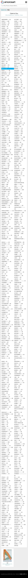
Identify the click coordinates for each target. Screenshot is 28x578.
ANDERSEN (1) (18, 31)
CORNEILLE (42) (19, 137)
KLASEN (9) (17, 270)
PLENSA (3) (17, 400)
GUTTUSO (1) (6, 230)
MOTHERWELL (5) (19, 354)
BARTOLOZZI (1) (19, 56)
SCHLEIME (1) (6, 445)
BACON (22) (6, 49)
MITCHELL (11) (6, 345)
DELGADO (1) (6, 161)
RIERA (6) (5, 422)
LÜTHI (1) (4, 315)
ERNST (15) (18, 184)
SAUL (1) (17, 440)
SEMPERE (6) (6, 452)
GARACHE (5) (6, 207)
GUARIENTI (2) (18, 226)
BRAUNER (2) (5, 93)
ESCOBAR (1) (6, 187)
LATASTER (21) (18, 287)
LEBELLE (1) (18, 296)
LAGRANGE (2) (6, 282)
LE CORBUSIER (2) (18, 291)
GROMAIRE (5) (6, 226)
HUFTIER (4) (18, 247)
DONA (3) (5, 172)
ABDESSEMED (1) (6, 19)
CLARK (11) (17, 126)
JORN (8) (17, 258)
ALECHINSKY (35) (19, 28)
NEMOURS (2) (18, 366)
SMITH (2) (17, 463)
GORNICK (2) (18, 222)
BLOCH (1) (18, 80)
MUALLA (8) (17, 356)
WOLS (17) (4, 538)
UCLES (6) (5, 512)
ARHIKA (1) (5, 38)
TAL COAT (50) (6, 487)
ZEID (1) (6, 543)
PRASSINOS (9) (6, 407)
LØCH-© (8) (16, 317)
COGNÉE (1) (6, 131)
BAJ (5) (17, 49)
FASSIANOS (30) (19, 189)
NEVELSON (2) (6, 368)
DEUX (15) (17, 163)
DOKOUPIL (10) (19, 168)
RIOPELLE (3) (18, 424)
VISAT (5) (5, 531)
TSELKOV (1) (5, 505)
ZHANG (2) (18, 543)
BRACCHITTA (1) (7, 89)
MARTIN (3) (18, 331)
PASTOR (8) (5, 386)
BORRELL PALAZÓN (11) (7, 87)
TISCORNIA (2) (18, 494)
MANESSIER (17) (19, 322)
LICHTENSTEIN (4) (6, 303)
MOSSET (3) (5, 354)
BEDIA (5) (4, 61)
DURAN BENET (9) (6, 179)
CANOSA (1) (6, 109)
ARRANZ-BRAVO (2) (20, 40)
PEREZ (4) (5, 393)
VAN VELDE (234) (6, 517)
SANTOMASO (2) (7, 440)
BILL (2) (4, 77)
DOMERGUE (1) (7, 170)
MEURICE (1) (19, 336)
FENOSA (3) (5, 193)
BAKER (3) (5, 51)
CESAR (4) (18, 116)
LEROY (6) (5, 301)
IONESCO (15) (6, 251)
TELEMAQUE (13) (6, 491)
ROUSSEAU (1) (18, 435)
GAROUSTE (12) (19, 212)
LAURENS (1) (5, 289)
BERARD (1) (18, 68)
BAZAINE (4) (17, 58)
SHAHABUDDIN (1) (7, 456)
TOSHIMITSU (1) (18, 499)
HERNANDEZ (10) (6, 238)
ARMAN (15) (20, 38)
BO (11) (4, 82)
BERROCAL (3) (6, 72)
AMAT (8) (17, 30)
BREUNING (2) (18, 93)
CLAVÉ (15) (5, 128)
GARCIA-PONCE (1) (8, 210)
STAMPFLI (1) (5, 473)
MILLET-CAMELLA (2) (7, 340)
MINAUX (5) (18, 340)
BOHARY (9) (18, 82)
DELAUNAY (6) (6, 159)
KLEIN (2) (4, 272)
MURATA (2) (5, 363)
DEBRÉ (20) (5, 156)
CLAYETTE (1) (18, 128)
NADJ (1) (17, 364)
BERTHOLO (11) (18, 73)
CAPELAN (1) (6, 110)
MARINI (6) (5, 329)
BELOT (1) (17, 65)
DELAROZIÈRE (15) (20, 158)
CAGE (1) (4, 103)
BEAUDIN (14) (6, 59)
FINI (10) (17, 194)
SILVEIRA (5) (5, 459)
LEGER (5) (5, 298)
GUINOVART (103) (19, 228)
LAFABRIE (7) (20, 280)
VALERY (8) (17, 514)
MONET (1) (18, 349)
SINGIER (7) (6, 461)
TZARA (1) (5, 510)
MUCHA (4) (6, 358)
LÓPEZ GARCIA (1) (7, 308)
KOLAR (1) (4, 275)
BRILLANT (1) (5, 94)
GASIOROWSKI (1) (7, 214)
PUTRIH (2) (5, 408)
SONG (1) (5, 466)
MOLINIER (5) (18, 345)
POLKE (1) (17, 401)
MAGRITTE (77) (18, 321)
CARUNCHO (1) (18, 110)
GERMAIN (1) (18, 215)
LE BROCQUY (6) (6, 291)
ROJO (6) (17, 429)
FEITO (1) (17, 191)
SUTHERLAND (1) (19, 480)
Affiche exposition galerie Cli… (7, 563)
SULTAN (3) (18, 478)
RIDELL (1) (17, 421)
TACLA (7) (17, 484)
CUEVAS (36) (18, 144)
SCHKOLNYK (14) (19, 443)
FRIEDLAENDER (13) (7, 202)
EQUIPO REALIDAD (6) (19, 182)
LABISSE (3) (17, 279)
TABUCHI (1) (5, 484)
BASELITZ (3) (6, 58)
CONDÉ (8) (5, 133)
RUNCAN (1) (6, 436)
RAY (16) (17, 414)
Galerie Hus (4, 9)
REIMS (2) (17, 417)
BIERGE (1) (17, 75)
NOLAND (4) (6, 372)
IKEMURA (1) (18, 249)
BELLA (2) (4, 63)
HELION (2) (5, 237)
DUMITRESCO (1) (19, 175)
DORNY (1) (18, 172)
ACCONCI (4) (18, 19)
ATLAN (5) (18, 45)
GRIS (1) (17, 224)
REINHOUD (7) (6, 419)
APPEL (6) (5, 35)
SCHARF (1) (5, 443)
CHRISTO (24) (6, 123)
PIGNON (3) (18, 396)
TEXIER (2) (18, 491)
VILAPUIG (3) (18, 526)
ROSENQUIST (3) (6, 431)
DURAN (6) (5, 177)
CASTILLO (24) (6, 114)
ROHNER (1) (6, 429)
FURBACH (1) (17, 203)
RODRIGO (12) (7, 428)
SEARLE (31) (5, 449)
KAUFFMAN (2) (18, 263)
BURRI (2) (17, 100)
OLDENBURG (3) (6, 373)
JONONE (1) (4, 258)
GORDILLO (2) (5, 222)
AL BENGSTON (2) (19, 26)
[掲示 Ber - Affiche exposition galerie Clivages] (7, 556)
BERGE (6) (6, 70)
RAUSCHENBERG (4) (7, 414)
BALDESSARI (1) (18, 51)
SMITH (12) (17, 461)
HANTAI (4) (5, 233)
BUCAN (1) (17, 98)
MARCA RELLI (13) (19, 324)
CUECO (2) (5, 144)
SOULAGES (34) (18, 468)
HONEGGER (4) (19, 243)
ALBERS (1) (5, 28)
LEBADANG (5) (17, 294)
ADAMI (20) (5, 21)
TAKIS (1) (18, 485)
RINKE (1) (5, 424)
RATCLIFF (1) (18, 412)
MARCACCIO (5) (6, 326)
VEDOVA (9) (5, 521)
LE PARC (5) (17, 293)
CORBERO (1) (6, 137)
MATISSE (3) (5, 335)
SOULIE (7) (5, 470)
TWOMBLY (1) (17, 508)
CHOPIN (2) (17, 121)
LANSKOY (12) (6, 286)
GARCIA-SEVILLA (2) (20, 210)
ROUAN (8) (18, 433)
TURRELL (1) (18, 506)
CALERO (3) (5, 105)
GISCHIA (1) (17, 221)
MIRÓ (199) (5, 343)
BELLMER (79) (5, 65)
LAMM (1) (17, 284)
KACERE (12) (5, 259)
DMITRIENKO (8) (5, 168)
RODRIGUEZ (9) (18, 428)
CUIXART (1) (6, 145)
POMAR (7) (5, 403)
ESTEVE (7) (18, 187)
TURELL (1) (5, 506)
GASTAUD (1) (18, 214)
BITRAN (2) (17, 79)
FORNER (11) (18, 196)
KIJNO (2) (17, 266)
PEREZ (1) (18, 391)
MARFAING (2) (6, 328)
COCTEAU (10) (18, 130)
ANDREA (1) (5, 33)
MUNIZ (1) (4, 361)
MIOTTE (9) (5, 342)
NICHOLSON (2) (18, 368)
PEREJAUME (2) (5, 391)
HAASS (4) (17, 230)
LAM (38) (5, 284)
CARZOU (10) (18, 112)
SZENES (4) (17, 482)
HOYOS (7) (6, 245)
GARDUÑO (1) (5, 212)
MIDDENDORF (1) (19, 338)
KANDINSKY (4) (6, 261)
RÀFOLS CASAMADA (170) (20, 409)
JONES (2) (5, 256)
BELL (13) (18, 61)
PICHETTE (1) (6, 396)
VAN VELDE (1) (18, 517)
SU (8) (16, 477)
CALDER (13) (18, 103)
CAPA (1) (17, 109)
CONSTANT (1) (5, 135)
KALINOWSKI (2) (19, 259)
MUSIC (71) (5, 364)
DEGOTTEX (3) (18, 156)
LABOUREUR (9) (7, 280)
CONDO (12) (18, 133)
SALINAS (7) (5, 438)
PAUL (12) (17, 386)
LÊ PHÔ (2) (4, 294)
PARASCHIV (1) (19, 382)
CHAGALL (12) (18, 117)
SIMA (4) (17, 459)
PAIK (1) (5, 380)
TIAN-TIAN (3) (6, 492)
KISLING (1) (18, 268)
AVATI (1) (5, 47)
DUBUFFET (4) (18, 173)
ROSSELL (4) (18, 431)
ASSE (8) (5, 45)
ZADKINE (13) (4, 542)
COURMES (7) (6, 138)
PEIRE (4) (17, 387)
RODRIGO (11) (20, 426)
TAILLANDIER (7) (6, 485)
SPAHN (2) (5, 471)
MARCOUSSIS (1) (19, 326)
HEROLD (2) (6, 242)
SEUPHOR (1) (18, 454)
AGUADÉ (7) (18, 23)
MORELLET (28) (6, 352)
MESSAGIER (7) (6, 336)
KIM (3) (5, 268)
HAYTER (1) (7, 235)
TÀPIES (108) (18, 489)
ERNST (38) (5, 184)
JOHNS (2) (17, 254)
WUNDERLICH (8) (6, 540)
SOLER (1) (17, 464)
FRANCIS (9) (5, 198)
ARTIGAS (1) (19, 42)
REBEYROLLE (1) (18, 415)
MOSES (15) (17, 352)
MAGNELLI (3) (6, 321)
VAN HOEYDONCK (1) (19, 515)
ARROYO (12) (6, 42)
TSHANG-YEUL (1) (19, 505)
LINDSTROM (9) (6, 305)
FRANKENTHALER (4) (7, 200)
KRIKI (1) (3, 277)
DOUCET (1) (6, 173)
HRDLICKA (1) (18, 245)
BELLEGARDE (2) (19, 63)
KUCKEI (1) (17, 277)
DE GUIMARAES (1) (19, 149)
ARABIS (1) (17, 35)
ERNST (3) (5, 186)
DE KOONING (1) (19, 151)
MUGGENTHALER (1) (19, 358)
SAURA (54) (5, 442)
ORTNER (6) (5, 379)
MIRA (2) (17, 342)
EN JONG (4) (17, 179)
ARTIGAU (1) (6, 44)
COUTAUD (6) (6, 140)
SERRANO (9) (5, 454)
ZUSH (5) (16, 545)
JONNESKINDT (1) (18, 256)
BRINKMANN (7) (19, 94)
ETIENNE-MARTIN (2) (6, 189)
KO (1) (4, 273)
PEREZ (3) (17, 393)
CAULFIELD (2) (18, 114)
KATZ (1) (4, 263)
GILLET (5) (6, 219)
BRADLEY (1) (18, 89)
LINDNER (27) (18, 303)
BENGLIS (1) (5, 66)
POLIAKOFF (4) (6, 401)
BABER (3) (17, 47)
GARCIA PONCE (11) (19, 208)
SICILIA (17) (18, 456)
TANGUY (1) (17, 487)
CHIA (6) (17, 119)
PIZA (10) (6, 400)
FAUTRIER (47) (6, 191)
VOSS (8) (16, 531)
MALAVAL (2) (6, 322)
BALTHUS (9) (17, 52)
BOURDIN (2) (18, 86)
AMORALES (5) (6, 31)
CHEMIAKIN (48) (6, 119)
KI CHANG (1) (18, 265)
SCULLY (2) (17, 447)
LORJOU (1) (6, 310)
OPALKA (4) (5, 375)
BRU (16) (17, 96)
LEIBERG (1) (5, 300)
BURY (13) (4, 101)
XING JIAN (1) (18, 540)
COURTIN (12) (18, 138)
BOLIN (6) (5, 84)
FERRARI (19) (18, 193)
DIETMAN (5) (17, 165)
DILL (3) (5, 166)
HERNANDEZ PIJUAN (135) (19, 239)
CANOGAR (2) (18, 107)
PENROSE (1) (18, 389)
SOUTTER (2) (18, 470)
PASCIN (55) (17, 384)
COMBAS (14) (18, 131)
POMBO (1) (17, 403)
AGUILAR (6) (5, 24)
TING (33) (18, 492)
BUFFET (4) (5, 100)
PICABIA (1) (5, 394)
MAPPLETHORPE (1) (7, 324)
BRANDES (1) (5, 91)
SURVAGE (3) (6, 480)
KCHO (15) (4, 265)
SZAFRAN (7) (5, 482)
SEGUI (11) (5, 450)
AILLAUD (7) (18, 24)
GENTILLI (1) (6, 215)
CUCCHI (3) (17, 142)
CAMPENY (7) (6, 107)
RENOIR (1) (19, 419)
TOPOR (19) (18, 498)
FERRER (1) (5, 194)
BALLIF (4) (5, 52)
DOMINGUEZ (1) (19, 170)
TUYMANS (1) (5, 508)
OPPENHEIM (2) (18, 375)
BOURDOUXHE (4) (19, 87)
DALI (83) (17, 147)
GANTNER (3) (18, 205)
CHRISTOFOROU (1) (19, 123)
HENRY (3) (18, 237)
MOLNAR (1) (17, 347)
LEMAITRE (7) (18, 300)
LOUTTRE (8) (18, 310)
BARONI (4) (18, 54)
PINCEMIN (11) (19, 398)
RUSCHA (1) (18, 436)
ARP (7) (4, 40)
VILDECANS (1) (7, 528)
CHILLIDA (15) (6, 121)
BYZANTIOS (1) (19, 101)
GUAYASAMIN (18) (7, 228)
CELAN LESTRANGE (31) (7, 116)
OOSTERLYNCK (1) (19, 373)
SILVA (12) (17, 457)
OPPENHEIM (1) (6, 377)
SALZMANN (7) (19, 438)
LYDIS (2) (17, 315)
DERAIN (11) (5, 163)
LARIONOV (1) (6, 287)
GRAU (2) (5, 224)
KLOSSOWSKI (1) (19, 272)
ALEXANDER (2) (6, 30)
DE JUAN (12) (6, 151)
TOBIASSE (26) (6, 498)
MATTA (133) (18, 335)
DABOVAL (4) (18, 145)
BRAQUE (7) (18, 91)
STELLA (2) (5, 477)
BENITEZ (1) (18, 66)
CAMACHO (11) (18, 105)
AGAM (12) (17, 21)
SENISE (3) (17, 452)
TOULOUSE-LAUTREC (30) (7, 502)
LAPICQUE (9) (18, 286)
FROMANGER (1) (6, 203)
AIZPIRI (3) (5, 26)
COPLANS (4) (18, 135)
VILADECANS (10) (19, 524)
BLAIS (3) (6, 80)
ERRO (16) (18, 186)
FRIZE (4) (17, 202)
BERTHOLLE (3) (6, 73)
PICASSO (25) (18, 394)
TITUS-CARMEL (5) (19, 496)
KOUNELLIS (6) (18, 275)
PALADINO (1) (18, 380)
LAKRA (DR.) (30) (17, 282)
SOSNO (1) (17, 466)
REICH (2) (5, 417)
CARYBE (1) (4, 112)
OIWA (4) (17, 372)
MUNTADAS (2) (19, 361)
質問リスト (25, 574)
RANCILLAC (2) (6, 412)
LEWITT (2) (17, 301)
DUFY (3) (4, 175)
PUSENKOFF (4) (19, 407)
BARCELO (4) (6, 54)
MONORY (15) (6, 351)
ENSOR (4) (5, 182)
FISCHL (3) (4, 196)
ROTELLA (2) (6, 433)
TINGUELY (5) (5, 494)
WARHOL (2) (5, 535)
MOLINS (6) (5, 347)
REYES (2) (5, 421)
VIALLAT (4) (18, 522)
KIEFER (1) (5, 266)
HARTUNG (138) (18, 233)
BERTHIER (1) (18, 72)
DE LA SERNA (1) (6, 152)
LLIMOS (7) (17, 305)
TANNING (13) (6, 489)
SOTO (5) (6, 468)
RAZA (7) (5, 415)
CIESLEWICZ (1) (19, 124)
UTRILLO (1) (6, 514)
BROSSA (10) (5, 96)
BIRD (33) (17, 77)
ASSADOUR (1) (17, 44)
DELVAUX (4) (17, 161)
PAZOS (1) (5, 387)
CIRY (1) (5, 126)
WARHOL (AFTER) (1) (19, 535)
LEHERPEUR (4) (19, 298)
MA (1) (4, 319)
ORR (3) (16, 377)
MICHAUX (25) (6, 338)
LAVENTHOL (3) (18, 289)
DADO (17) (4, 147)
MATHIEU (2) (18, 333)
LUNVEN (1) (18, 312)
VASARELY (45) (6, 519)
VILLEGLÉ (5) (18, 528)
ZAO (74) (17, 542)
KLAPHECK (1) (6, 270)
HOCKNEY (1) (6, 243)
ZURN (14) (5, 545)
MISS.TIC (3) (16, 343)
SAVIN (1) (17, 442)
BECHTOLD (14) (18, 59)
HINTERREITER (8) (19, 242)
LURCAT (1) (17, 314)
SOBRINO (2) (6, 464)
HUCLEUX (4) (7, 247)
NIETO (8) (5, 370)
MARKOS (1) (18, 329)
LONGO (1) (17, 307)
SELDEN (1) (17, 450)
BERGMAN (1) (18, 70)
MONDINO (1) (5, 349)
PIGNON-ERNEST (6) (7, 398)
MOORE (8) (17, 351)
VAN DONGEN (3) (6, 515)
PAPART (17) (5, 382)
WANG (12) (18, 533)
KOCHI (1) (18, 273)
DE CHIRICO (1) (6, 149)
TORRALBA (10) (7, 499)
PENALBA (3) (5, 389)
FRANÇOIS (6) (18, 198)
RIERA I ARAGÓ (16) (18, 422)
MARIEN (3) (18, 328)
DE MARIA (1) (18, 152)
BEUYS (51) (5, 75)
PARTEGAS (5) (6, 384)
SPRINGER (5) (19, 471)
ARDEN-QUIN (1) (7, 37)
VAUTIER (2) (18, 519)
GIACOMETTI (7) (7, 217)
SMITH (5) (5, 463)
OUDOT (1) (18, 379)
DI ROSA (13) (6, 165)
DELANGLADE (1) (7, 158)
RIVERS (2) (5, 426)
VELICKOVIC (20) (19, 521)
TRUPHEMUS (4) (19, 503)
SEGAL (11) (18, 449)
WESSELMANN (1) (6, 536)
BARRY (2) (5, 56)
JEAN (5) (5, 254)
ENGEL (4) (17, 180)
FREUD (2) (17, 200)
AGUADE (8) (5, 23)
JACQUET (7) (5, 252)
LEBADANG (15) (6, 296)
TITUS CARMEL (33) (7, 496)
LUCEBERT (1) (4, 312)
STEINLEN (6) (20, 474)
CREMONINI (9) (19, 140)
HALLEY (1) (5, 231)
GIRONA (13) (18, 219)
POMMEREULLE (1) (7, 405)
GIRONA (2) (5, 221)
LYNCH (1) (5, 317)
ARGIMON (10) (18, 37)
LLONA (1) (5, 307)
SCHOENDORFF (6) (19, 445)
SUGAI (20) (5, 478)
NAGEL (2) (5, 366)
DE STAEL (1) (18, 154)
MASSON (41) (6, 333)
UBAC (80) (17, 510)
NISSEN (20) (17, 370)
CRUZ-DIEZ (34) (6, 142)
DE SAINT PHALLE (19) (7, 154)
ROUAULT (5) (6, 435)
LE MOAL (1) (5, 293)
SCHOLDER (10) (7, 447)
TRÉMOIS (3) (19, 501)
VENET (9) (5, 522)
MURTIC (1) (17, 363)
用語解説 (21, 574)
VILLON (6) (5, 529)
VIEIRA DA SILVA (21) (6, 525)
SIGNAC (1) (5, 457)
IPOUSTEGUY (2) (18, 251)
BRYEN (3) (5, 98)
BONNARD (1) (18, 84)
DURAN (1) (17, 177)
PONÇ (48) (17, 405)
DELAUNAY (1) (18, 159)
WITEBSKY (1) (18, 536)
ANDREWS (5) (18, 33)
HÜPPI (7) (5, 249)
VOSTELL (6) (5, 533)
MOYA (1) (5, 356)
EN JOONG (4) (5, 180)
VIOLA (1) (17, 529)
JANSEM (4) (17, 252)
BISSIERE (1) (5, 79)
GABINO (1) (6, 205)
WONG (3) (18, 538)
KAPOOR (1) (18, 261)
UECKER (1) (18, 512)
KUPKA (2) (5, 279)
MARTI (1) (5, 331)
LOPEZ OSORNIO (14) (20, 308)
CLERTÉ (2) (5, 130)
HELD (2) (16, 235)
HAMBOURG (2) (18, 231)
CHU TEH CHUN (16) (6, 124)
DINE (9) (16, 166)
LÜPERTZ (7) (6, 314)
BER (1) (4, 68)
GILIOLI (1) (17, 217)
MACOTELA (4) (18, 319)
